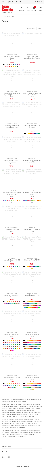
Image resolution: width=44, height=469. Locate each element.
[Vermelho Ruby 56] (17, 301)
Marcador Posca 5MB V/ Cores (12, 57)
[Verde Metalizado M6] (27, 307)
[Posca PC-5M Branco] (5, 64)
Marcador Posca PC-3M (32, 334)
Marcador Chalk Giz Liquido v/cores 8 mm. (12, 193)
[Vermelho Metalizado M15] (36, 305)
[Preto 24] (25, 133)
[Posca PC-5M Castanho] (9, 64)
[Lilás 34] (15, 342)
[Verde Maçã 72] (13, 344)
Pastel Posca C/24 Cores (32, 229)
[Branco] (15, 200)
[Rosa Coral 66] (9, 342)
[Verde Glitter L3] (39, 348)
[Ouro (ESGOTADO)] (19, 200)
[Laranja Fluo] (17, 200)
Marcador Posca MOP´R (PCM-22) (32, 126)
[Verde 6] (39, 133)
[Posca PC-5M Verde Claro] (15, 66)
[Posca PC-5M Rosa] (19, 64)
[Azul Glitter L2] (35, 348)
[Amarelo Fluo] (13, 200)
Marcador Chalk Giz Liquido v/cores (32, 193)
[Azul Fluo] (5, 200)
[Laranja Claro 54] (11, 301)
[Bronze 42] (34, 305)
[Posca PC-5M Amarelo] (13, 66)
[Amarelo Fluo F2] (29, 307)
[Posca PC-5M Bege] (11, 64)
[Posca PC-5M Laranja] (11, 66)
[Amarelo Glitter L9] (27, 348)
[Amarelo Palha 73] (28, 301)
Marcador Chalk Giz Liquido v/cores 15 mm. (32, 161)
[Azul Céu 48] (7, 344)
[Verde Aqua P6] (9, 344)
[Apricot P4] (17, 340)
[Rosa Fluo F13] (37, 307)
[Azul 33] (35, 133)
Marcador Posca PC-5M (11, 334)
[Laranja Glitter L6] (29, 348)
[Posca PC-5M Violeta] (17, 64)
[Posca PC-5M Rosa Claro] (7, 66)
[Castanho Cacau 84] (15, 346)
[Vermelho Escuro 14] (24, 342)
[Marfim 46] (38, 303)
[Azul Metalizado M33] (25, 307)
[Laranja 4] (13, 301)
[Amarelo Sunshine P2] (7, 340)
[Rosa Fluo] (9, 200)
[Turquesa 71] (32, 303)
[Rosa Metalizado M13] (38, 305)
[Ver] (13, 52)
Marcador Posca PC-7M (11, 295)
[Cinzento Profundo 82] (9, 346)
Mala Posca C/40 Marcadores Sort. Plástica (32, 57)
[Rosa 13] (33, 133)
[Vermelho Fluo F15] (35, 307)
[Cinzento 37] (18, 303)
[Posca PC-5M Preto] (3, 64)
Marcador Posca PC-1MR (12, 377)
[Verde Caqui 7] (24, 346)
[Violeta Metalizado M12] (40, 305)
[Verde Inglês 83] (19, 344)
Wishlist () (38, 2)
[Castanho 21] (16, 303)
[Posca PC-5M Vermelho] (9, 66)
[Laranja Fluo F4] (33, 307)
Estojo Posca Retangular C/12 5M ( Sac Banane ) (12, 94)
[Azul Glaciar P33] (11, 385)
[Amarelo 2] (29, 133)
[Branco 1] (27, 133)
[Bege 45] (40, 303)
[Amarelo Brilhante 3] (9, 301)
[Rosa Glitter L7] (33, 348)
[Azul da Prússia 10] (19, 342)
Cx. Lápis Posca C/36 (12, 229)
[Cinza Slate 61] (28, 305)
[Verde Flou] (11, 200)
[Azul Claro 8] (37, 133)
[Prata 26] (19, 266)
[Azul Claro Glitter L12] (37, 348)
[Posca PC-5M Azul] (13, 64)
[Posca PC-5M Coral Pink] (5, 66)
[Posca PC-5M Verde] (17, 66)
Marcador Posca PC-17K (32, 260)
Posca (11, 60)
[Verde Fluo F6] (39, 307)
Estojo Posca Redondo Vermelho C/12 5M (12, 126)
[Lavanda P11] (13, 342)
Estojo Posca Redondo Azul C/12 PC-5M (32, 94)
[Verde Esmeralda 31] (15, 344)
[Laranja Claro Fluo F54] (31, 307)
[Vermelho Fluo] (7, 200)
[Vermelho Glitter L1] (31, 348)
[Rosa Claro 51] (11, 342)
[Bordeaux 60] (40, 301)
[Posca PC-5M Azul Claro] (15, 64)
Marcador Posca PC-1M (32, 377)
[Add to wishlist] (10, 52)
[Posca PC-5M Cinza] (7, 64)
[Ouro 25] (11, 268)
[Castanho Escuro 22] (32, 346)
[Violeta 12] (7, 303)
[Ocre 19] (17, 346)
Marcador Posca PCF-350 (12, 260)
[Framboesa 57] (19, 301)
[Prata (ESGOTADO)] (11, 202)
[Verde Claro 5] (12, 303)
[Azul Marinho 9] (24, 344)
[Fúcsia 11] (28, 342)
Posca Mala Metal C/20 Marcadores (11, 161)
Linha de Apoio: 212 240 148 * (11, 2)
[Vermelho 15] (31, 133)
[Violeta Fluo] (3, 200)
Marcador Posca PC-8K (32, 295)
